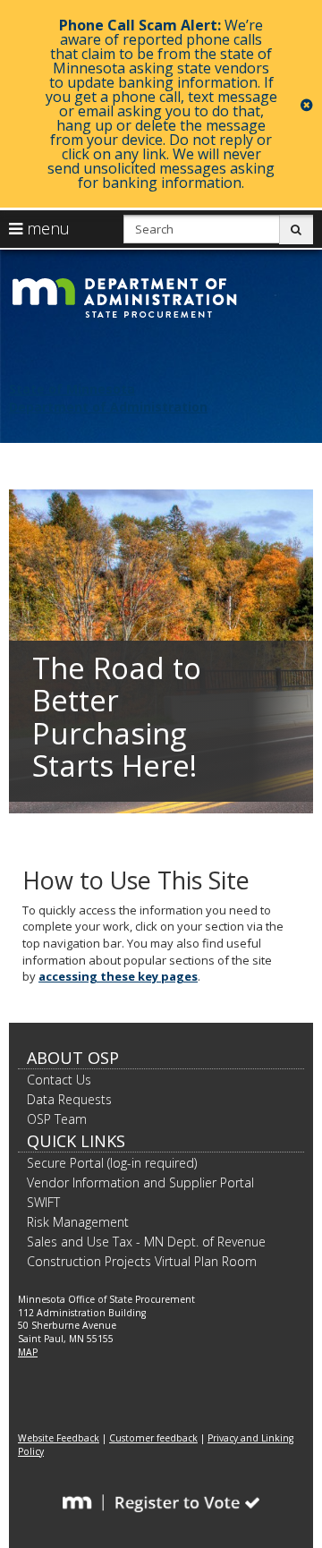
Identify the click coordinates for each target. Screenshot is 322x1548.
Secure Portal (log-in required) (112, 1162)
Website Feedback (58, 1438)
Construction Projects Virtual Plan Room (142, 1261)
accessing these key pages (118, 976)
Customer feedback (153, 1438)
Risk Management (78, 1221)
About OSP (73, 1057)
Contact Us (59, 1079)
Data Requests (69, 1099)
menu (46, 228)
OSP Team (57, 1118)
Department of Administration (108, 406)
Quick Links (76, 1141)
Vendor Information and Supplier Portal (140, 1182)
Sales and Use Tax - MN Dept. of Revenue (146, 1241)
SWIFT (43, 1202)
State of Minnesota (72, 388)
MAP (28, 1352)
